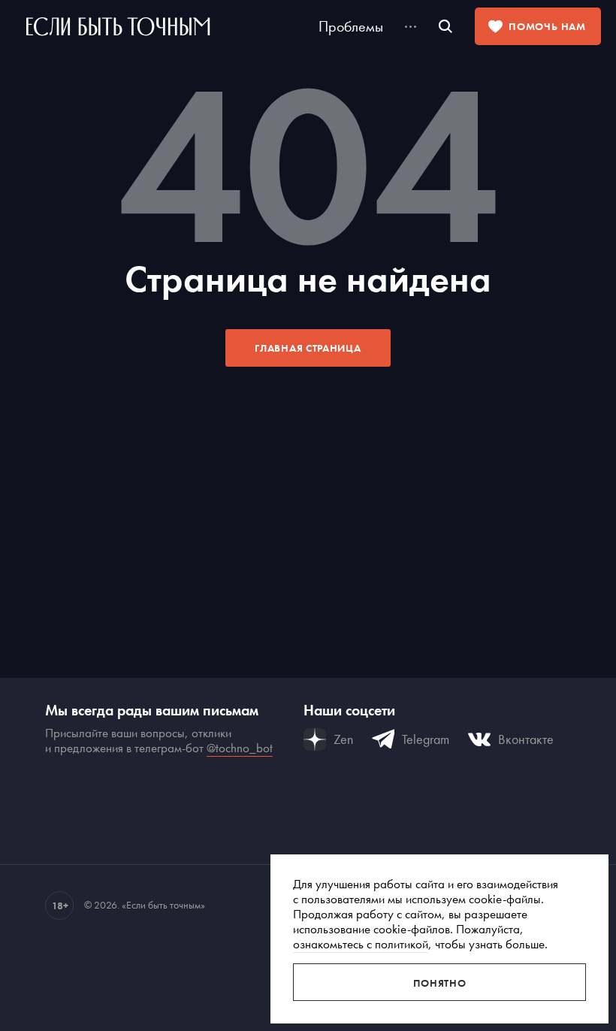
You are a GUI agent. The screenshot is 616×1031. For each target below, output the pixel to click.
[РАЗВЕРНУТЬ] (410, 26)
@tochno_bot (240, 747)
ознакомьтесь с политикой (360, 944)
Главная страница (308, 348)
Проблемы (351, 26)
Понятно (440, 983)
